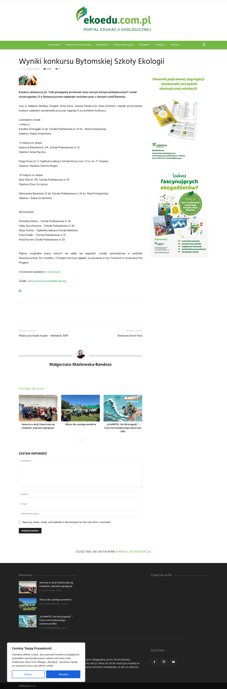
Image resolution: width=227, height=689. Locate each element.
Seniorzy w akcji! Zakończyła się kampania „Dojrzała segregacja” (56, 584)
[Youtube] (173, 662)
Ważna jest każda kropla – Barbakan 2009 (43, 335)
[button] (204, 45)
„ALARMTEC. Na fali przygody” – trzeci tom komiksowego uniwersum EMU (122, 428)
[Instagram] (163, 662)
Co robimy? (144, 45)
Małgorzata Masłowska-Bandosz (80, 364)
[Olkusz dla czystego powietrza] (80, 408)
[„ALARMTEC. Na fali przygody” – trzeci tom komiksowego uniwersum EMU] (123, 408)
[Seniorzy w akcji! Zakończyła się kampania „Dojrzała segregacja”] (38, 408)
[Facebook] (154, 662)
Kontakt (175, 45)
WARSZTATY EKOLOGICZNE (78, 45)
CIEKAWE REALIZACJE (124, 45)
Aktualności (54, 45)
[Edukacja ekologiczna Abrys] (113, 20)
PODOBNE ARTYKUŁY (32, 389)
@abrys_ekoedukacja (133, 551)
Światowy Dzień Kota (129, 335)
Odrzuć (28, 674)
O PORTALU (160, 45)
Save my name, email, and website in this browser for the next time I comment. (67, 522)
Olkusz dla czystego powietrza (80, 424)
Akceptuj (63, 674)
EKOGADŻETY (102, 45)
